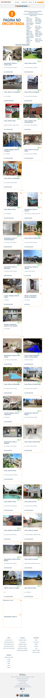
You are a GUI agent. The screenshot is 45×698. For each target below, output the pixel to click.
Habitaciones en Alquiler (22, 646)
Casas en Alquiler (22, 642)
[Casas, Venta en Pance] (32, 53)
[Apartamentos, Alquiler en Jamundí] (32, 257)
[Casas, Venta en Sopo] (12, 111)
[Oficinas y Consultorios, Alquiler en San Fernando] (12, 314)
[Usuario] (36, 2)
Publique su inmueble (40, 2)
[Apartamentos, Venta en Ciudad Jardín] (12, 53)
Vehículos (8, 661)
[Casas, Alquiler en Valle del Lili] (12, 520)
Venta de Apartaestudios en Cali (9, 644)
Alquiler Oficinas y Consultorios (22, 648)
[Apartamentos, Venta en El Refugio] (32, 403)
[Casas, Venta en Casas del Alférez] (32, 140)
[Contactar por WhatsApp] (18, 61)
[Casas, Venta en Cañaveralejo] (12, 374)
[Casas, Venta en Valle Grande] (32, 432)
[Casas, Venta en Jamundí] (32, 520)
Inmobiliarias (24, 2)
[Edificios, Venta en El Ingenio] (12, 578)
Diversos (9, 665)
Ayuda (36, 648)
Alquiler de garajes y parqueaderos (22, 650)
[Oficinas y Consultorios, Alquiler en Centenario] (32, 286)
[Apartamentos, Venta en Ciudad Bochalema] (12, 228)
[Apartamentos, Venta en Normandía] (12, 257)
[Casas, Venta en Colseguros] (32, 82)
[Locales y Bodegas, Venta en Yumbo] (12, 286)
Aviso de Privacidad (22, 681)
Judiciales (8, 667)
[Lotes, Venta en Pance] (12, 199)
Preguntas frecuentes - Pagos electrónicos (22, 685)
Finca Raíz (17, 2)
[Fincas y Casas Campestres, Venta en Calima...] (32, 345)
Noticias (30, 2)
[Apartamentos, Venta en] (12, 607)
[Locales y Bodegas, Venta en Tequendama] (12, 403)
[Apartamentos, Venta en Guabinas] (12, 432)
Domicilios (36, 644)
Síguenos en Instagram (36, 652)
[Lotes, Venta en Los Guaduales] (12, 82)
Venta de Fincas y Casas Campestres (8, 648)
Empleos (8, 663)
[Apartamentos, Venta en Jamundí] (32, 199)
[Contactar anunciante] (20, 61)
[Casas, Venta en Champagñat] (12, 168)
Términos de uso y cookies (22, 683)
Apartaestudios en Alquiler (22, 644)
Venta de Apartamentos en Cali (9, 642)
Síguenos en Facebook (36, 650)
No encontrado (22, 6)
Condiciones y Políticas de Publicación (22, 678)
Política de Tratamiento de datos (23, 680)
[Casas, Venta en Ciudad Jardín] (32, 228)
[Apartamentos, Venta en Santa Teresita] (12, 345)
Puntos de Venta (36, 642)
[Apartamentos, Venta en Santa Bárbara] (12, 549)
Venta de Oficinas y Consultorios (9, 646)
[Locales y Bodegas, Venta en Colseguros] (12, 140)
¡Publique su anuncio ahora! (9, 657)
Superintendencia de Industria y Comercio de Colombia (22, 686)
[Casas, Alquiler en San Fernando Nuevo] (32, 111)
